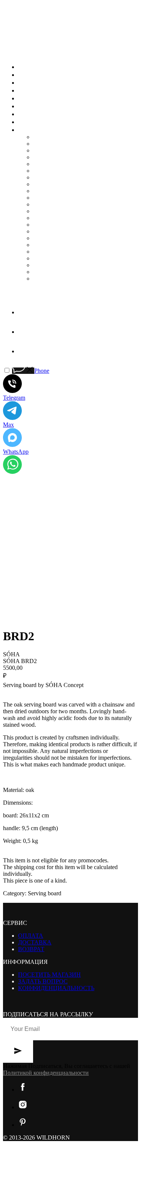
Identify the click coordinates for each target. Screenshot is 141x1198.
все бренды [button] (39, 129)
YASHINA (46, 258)
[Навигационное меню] (8, 51)
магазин (34, 121)
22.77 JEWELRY (54, 278)
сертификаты (43, 114)
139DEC (44, 272)
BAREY (43, 137)
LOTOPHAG (50, 204)
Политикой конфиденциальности (46, 1073)
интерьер (35, 106)
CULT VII (46, 150)
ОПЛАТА (30, 935)
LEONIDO (47, 191)
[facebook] (23, 312)
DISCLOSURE (52, 157)
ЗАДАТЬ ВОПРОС (43, 981)
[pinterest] (23, 351)
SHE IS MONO (52, 231)
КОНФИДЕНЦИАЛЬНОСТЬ (56, 988)
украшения (39, 74)
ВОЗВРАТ (31, 949)
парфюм (34, 98)
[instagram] (23, 332)
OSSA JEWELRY (55, 218)
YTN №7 (44, 265)
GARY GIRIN (50, 170)
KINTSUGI (47, 184)
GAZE (41, 177)
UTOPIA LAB (51, 245)
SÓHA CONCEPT (56, 238)
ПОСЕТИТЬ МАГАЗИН (49, 974)
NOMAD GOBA (54, 211)
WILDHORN (50, 251)
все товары (39, 66)
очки (27, 90)
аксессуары (41, 82)
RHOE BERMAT (54, 224)
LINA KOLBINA (55, 197)
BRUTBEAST (51, 143)
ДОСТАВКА (35, 942)
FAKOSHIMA (51, 164)
